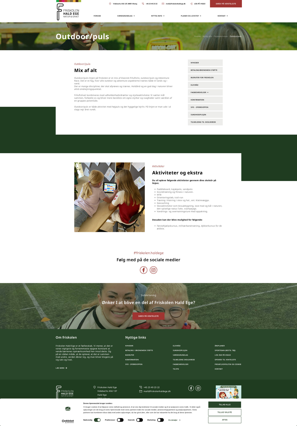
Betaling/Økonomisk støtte (204, 70)
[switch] (120, 420)
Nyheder (195, 63)
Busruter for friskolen (202, 77)
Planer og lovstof (190, 16)
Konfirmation (197, 100)
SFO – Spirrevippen (199, 107)
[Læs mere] (66, 368)
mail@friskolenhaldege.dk (157, 391)
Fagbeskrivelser (221, 36)
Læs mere (60, 368)
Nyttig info (156, 16)
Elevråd (194, 85)
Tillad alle (225, 405)
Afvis (225, 420)
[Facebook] (143, 270)
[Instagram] (153, 270)
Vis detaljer (172, 420)
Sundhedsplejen (198, 115)
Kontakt (222, 16)
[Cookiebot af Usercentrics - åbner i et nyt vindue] (68, 421)
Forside (97, 16)
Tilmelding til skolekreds (203, 122)
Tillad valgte (225, 412)
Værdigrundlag (124, 16)
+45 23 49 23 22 (152, 387)
